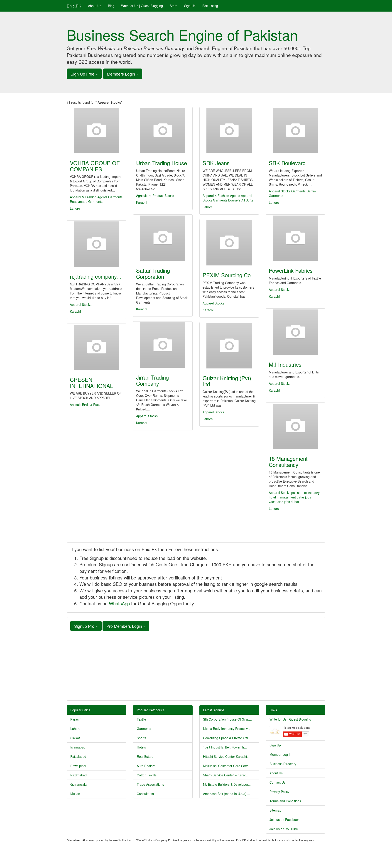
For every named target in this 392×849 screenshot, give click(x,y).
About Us (94, 5)
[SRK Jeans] (229, 130)
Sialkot (75, 738)
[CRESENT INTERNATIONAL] (96, 347)
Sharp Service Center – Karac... (226, 775)
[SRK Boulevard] (295, 130)
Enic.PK (74, 6)
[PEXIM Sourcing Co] (229, 242)
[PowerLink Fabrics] (295, 238)
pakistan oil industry (305, 492)
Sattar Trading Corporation (153, 273)
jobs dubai (291, 501)
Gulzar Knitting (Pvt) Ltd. (227, 381)
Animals (75, 404)
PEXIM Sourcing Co (227, 275)
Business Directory (283, 763)
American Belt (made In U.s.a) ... (226, 793)
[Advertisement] (196, 665)
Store (173, 5)
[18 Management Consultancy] (295, 426)
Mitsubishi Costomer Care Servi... (227, 765)
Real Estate (145, 756)
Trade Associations (150, 784)
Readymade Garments (86, 201)
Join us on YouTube (284, 829)
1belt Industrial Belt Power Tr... (225, 747)
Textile (141, 719)
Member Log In (281, 754)
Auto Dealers (146, 765)
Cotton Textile (147, 775)
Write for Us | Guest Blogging (142, 5)
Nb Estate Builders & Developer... (227, 784)
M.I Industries (285, 364)
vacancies (276, 501)
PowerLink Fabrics (291, 270)
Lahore (75, 208)
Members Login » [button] (122, 74)
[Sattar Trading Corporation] (162, 238)
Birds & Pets (91, 404)
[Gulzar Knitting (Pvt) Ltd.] (229, 345)
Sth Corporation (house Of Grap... (227, 719)
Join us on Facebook (284, 819)
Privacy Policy (279, 791)
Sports (141, 738)
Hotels (141, 747)
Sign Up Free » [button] (84, 74)
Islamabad (77, 747)
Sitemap (275, 810)
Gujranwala (78, 784)
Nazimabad (78, 775)
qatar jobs (304, 497)
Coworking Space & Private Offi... (227, 738)
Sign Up (190, 5)
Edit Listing (210, 5)
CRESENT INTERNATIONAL (91, 382)
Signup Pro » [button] (86, 626)
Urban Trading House (161, 163)
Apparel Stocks (279, 191)
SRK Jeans (216, 163)
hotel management (283, 497)
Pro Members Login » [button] (125, 626)
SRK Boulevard (287, 163)
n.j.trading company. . (95, 276)
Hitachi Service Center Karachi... (226, 756)
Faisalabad (78, 756)
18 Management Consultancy (288, 461)
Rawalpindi (78, 765)
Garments (115, 197)
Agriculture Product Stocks (155, 195)
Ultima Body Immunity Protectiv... (226, 728)
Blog (111, 5)
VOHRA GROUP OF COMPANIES (95, 166)
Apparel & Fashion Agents (88, 197)
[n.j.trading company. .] (96, 244)
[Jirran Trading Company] (162, 345)
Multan (75, 793)
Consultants (145, 793)
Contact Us (277, 782)
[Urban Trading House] (162, 130)
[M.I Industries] (295, 332)
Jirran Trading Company (152, 380)
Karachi (141, 202)
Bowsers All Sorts (240, 200)
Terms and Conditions (285, 801)
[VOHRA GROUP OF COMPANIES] (96, 130)
